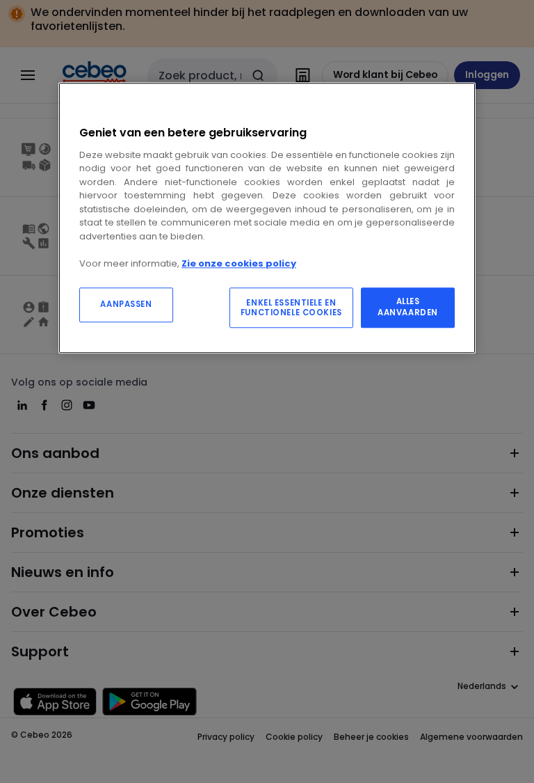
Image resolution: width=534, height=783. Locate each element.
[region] (267, 218)
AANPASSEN (126, 304)
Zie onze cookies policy (238, 263)
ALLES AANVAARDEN (408, 307)
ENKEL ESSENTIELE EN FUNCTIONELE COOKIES (291, 307)
